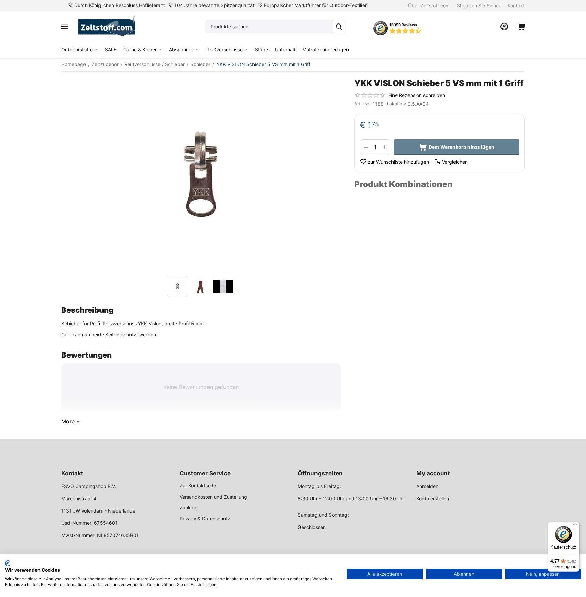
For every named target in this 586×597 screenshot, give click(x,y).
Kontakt (516, 6)
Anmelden (427, 486)
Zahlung (189, 507)
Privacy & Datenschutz (205, 518)
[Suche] (339, 26)
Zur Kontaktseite (198, 485)
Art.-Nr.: (363, 103)
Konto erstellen (432, 498)
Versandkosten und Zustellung (213, 497)
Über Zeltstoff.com (429, 6)
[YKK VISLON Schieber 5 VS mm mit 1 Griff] (201, 175)
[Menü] (575, 526)
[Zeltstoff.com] (109, 26)
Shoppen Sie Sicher (478, 6)
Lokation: (396, 103)
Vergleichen (455, 162)
